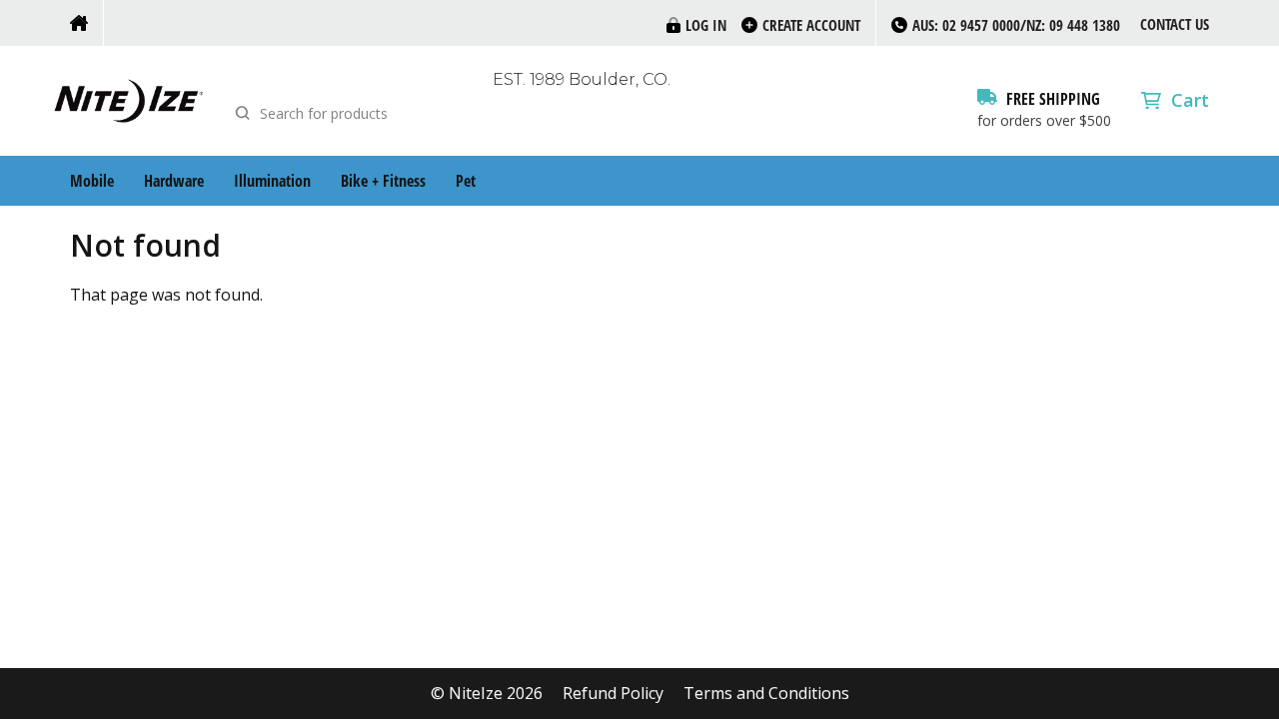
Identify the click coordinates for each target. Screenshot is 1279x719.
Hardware (174, 181)
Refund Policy (613, 693)
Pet (466, 181)
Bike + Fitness (383, 181)
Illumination (272, 181)
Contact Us (1174, 24)
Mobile (92, 181)
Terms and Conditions (766, 693)
